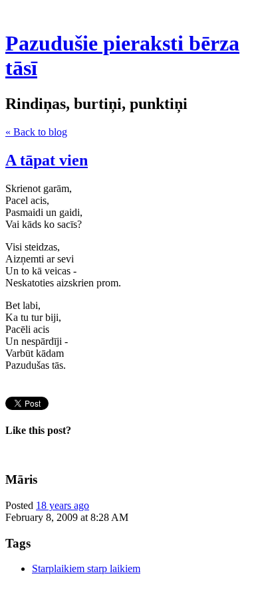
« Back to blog (36, 132)
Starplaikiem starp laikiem (86, 568)
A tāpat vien (46, 160)
